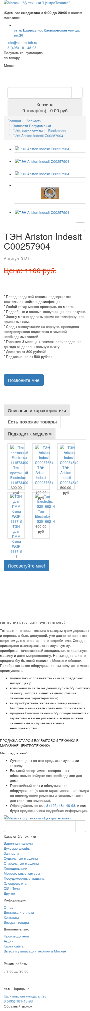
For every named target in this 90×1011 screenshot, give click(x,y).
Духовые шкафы (17, 848)
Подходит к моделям (30, 433)
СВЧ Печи (12, 888)
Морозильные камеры (22, 873)
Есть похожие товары (32, 421)
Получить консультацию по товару (23, 55)
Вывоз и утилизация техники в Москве (35, 950)
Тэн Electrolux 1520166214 (45, 516)
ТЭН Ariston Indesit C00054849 (69, 475)
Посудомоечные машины (24, 878)
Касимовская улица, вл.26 (25, 995)
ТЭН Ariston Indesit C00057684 (44, 475)
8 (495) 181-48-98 (22, 47)
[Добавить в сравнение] (80, 226)
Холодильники (15, 868)
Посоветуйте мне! (26, 565)
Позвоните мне (24, 380)
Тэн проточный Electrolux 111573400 (19, 475)
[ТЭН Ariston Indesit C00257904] (50, 149)
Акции (9, 940)
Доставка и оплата (19, 912)
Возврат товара (16, 922)
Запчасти (11, 853)
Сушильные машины (21, 858)
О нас (8, 907)
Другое (9, 893)
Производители (16, 935)
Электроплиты (15, 883)
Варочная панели (18, 843)
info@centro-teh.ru (22, 42)
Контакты (11, 917)
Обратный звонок (18, 1005)
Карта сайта (14, 945)
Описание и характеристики (37, 410)
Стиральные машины (21, 863)
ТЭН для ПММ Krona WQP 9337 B (16, 539)
